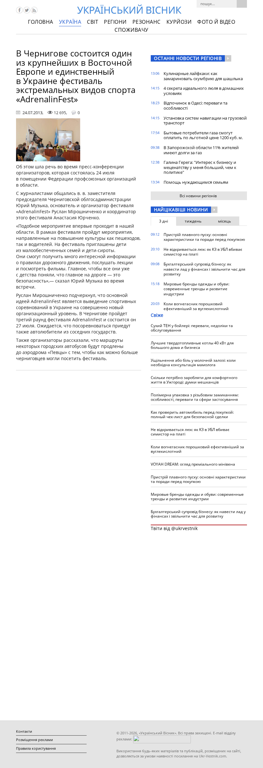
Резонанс (146, 21)
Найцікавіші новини (181, 210)
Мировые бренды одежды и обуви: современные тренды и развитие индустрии (196, 289)
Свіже (157, 315)
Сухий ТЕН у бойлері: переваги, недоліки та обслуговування (192, 328)
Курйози (179, 21)
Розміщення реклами (34, 739)
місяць (224, 221)
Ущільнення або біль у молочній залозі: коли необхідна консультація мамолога (193, 362)
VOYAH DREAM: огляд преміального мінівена (193, 464)
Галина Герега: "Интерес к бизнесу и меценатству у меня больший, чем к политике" (200, 167)
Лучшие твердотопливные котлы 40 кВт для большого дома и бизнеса (192, 345)
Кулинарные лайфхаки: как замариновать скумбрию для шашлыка (203, 76)
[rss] (34, 10)
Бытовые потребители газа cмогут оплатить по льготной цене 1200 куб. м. (203, 135)
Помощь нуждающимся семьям (196, 182)
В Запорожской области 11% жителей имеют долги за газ (201, 150)
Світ (92, 21)
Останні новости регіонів (188, 58)
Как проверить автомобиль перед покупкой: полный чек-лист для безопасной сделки (192, 414)
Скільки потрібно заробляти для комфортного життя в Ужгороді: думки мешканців (194, 380)
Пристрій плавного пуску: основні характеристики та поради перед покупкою (204, 237)
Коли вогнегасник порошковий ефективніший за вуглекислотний (196, 306)
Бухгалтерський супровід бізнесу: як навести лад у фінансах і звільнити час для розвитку (204, 269)
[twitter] (26, 10)
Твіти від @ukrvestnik (174, 528)
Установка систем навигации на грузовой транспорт (205, 120)
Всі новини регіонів (198, 195)
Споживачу (131, 29)
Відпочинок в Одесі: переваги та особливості (195, 105)
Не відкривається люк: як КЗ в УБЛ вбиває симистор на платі (203, 252)
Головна (40, 21)
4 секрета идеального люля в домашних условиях (204, 90)
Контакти (24, 731)
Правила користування (36, 748)
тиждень (193, 221)
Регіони (115, 21)
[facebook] (19, 10)
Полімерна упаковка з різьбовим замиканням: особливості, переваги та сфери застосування (195, 397)
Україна (70, 21)
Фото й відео (216, 21)
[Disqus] (78, 457)
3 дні (163, 221)
